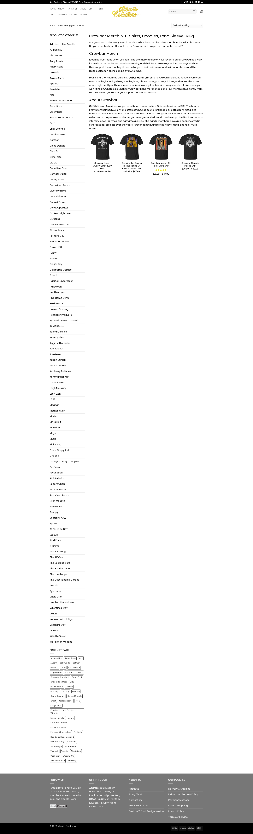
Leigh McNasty (58, 388)
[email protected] (109, 795)
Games (54, 258)
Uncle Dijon (56, 596)
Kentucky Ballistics (60, 371)
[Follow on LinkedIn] (196, 2)
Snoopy (54, 512)
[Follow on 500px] (202, 2)
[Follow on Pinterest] (190, 2)
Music (83, 8)
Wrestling (71, 760)
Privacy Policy (176, 811)
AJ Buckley (56, 50)
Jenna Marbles (58, 331)
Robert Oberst (58, 484)
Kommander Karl (59, 377)
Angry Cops (56, 66)
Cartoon (54, 140)
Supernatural (71, 746)
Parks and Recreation (61, 732)
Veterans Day (57, 625)
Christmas (55, 157)
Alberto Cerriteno (67, 826)
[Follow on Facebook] (182, 2)
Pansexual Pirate (58, 727)
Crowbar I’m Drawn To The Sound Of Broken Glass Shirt (132, 166)
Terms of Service (178, 817)
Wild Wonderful (58, 760)
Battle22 (54, 667)
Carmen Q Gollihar (74, 672)
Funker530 (56, 247)
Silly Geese (56, 506)
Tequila (64, 751)
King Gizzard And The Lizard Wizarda (63, 711)
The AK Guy (56, 557)
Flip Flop (66, 691)
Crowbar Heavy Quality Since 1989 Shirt (102, 166)
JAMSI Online (57, 326)
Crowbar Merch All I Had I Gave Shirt (161, 164)
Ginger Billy (56, 264)
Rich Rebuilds (57, 478)
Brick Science (57, 128)
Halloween (56, 286)
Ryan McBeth (57, 501)
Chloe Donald (57, 145)
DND (72, 682)
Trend (61, 14)
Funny (53, 252)
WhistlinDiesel (57, 636)
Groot (53, 701)
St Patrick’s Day (59, 529)
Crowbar (94, 106)
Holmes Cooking (59, 309)
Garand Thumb (74, 696)
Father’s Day (57, 236)
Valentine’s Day (58, 608)
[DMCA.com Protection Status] (58, 806)
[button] (201, 11)
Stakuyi (54, 534)
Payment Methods (178, 800)
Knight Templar (58, 718)
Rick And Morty (57, 741)
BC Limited (56, 112)
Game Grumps (58, 696)
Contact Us (135, 800)
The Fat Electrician (60, 568)
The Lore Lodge (58, 574)
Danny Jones (57, 179)
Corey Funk (77, 677)
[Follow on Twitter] (185, 2)
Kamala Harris (58, 365)
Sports (73, 14)
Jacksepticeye (66, 701)
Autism (54, 663)
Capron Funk (56, 672)
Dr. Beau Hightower (61, 213)
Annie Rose (70, 658)
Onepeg (54, 455)
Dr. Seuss (55, 219)
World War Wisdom (61, 642)
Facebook (63, 791)
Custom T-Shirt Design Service (146, 811)
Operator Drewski (59, 722)
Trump (83, 14)
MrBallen (55, 427)
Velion (53, 613)
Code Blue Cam (58, 168)
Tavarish (55, 751)
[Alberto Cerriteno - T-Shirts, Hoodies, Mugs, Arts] (126, 11)
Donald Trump (58, 202)
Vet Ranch (55, 756)
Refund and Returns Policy (183, 794)
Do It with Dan (58, 196)
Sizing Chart (135, 794)
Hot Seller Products (61, 315)
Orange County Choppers (65, 461)
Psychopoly (56, 472)
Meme (71, 718)
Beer (63, 667)
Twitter (74, 791)
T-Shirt (100, 8)
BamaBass (56, 106)
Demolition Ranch (60, 185)
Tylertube (55, 591)
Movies (54, 416)
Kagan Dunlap (58, 360)
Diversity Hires (58, 190)
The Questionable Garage (64, 579)
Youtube (54, 795)
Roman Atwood (58, 489)
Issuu (52, 799)
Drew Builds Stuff (59, 224)
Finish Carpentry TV (61, 241)
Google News (68, 799)
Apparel (73, 8)
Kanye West (56, 705)
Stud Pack (55, 540)
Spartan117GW (58, 517)
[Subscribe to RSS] (193, 2)
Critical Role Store (59, 682)
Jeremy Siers (57, 337)
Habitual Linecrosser (61, 281)
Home (53, 8)
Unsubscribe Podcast (62, 602)
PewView (55, 467)
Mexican (54, 405)
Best (91, 8)
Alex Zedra (56, 55)
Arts (52, 95)
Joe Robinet (56, 348)
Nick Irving (55, 444)
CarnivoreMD (57, 134)
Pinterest (65, 795)
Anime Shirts (57, 78)
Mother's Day (57, 410)
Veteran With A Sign (61, 619)
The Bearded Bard (60, 563)
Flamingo (55, 691)
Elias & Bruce (57, 230)
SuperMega (56, 746)
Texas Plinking (58, 551)
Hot (53, 14)
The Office (76, 751)
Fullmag (76, 691)
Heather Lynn (57, 292)
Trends (54, 585)
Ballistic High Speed (61, 100)
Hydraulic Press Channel (63, 320)
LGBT (52, 399)
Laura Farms (57, 382)
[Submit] (194, 11)
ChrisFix (54, 151)
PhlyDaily (78, 732)
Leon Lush (55, 393)
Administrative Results (62, 44)
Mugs (53, 433)
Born (52, 123)
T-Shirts (54, 546)
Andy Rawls (56, 61)
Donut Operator (59, 207)
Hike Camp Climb (60, 298)
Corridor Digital (58, 174)
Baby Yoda (65, 663)
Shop (61, 8)
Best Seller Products (61, 117)
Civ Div (53, 162)
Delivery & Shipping (179, 788)
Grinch (53, 275)
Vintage (54, 630)
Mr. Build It (55, 422)
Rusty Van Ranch (59, 495)
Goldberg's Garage (61, 269)
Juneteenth (56, 354)
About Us (134, 788)
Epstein (69, 686)
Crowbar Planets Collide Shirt (190, 164)
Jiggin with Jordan (60, 343)
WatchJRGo (68, 756)
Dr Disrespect (57, 686)
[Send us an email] (187, 2)
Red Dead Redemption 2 (62, 737)
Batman (76, 663)
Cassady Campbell (60, 677)
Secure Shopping (178, 805)
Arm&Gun (55, 89)
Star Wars (71, 741)
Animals (54, 72)
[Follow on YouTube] (199, 2)
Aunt (80, 658)
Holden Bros (56, 303)
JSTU (77, 701)
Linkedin (76, 795)
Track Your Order (139, 805)
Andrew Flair (56, 658)
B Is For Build (74, 667)
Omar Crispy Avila (60, 450)
